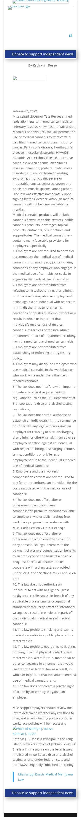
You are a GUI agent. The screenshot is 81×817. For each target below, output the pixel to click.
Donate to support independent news (42, 54)
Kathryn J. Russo (45, 65)
